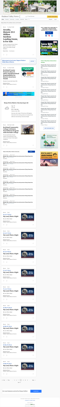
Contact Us (27, 400)
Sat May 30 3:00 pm (7, 345)
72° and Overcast (30, 16)
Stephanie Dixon (6, 83)
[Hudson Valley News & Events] (11, 16)
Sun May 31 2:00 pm (7, 307)
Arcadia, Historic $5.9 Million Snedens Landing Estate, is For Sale (10, 36)
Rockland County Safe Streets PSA (10, 81)
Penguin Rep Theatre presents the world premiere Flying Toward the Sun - (18, 157)
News (3, 19)
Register (50, 19)
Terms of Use (27, 406)
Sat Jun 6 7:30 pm (7, 233)
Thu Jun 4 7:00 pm (7, 289)
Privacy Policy (32, 406)
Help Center (32, 400)
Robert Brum (5, 51)
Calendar (7, 19)
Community (12, 19)
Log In (55, 19)
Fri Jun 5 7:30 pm (7, 270)
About (26, 19)
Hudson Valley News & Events (10, 84)
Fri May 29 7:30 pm (7, 363)
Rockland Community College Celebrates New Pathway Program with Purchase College (11, 129)
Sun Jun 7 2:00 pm (7, 214)
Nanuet (4, 27)
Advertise (22, 19)
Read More (5, 158)
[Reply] (7, 54)
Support (32, 61)
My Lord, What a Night (10, 216)
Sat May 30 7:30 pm (7, 326)
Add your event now (49, 128)
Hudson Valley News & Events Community (11, 151)
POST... (31, 151)
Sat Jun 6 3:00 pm (7, 251)
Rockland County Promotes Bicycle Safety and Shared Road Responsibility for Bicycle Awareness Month (11, 74)
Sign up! (49, 32)
